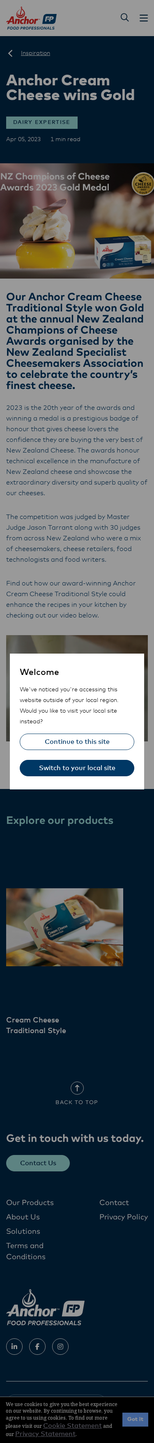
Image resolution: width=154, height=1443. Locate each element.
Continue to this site (77, 742)
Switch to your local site (77, 768)
